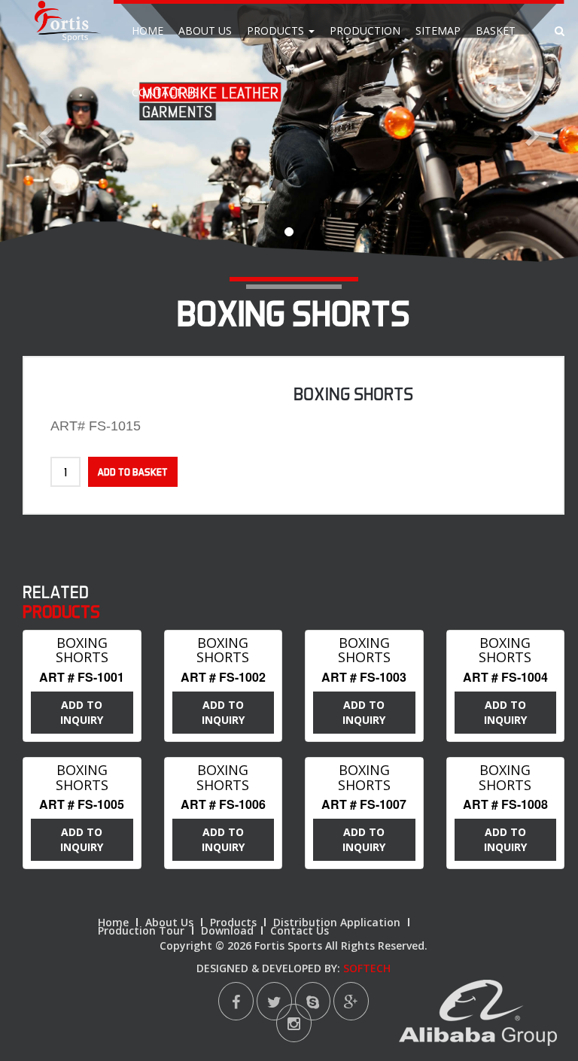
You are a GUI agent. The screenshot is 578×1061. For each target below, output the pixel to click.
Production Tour (141, 930)
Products (277, 30)
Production (365, 30)
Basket (496, 30)
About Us (205, 30)
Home (147, 30)
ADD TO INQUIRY (81, 712)
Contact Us (165, 92)
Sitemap (438, 30)
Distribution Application (336, 922)
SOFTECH (367, 968)
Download (227, 930)
